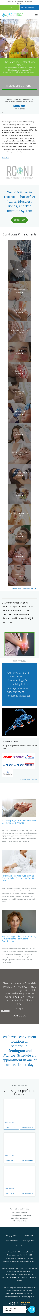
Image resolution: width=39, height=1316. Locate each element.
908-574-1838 (11, 1160)
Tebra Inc (19, 1236)
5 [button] (21, 1015)
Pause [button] (2, 112)
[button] (12, 53)
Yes (18, 4)
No (21, 4)
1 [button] (13, 1015)
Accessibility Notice (27, 1241)
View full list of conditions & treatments (25, 588)
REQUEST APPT (27, 1127)
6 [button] (23, 1015)
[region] (19, 994)
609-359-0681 (11, 1194)
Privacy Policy (28, 1236)
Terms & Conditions (11, 1241)
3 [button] (17, 1015)
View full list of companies (29, 780)
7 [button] (25, 1015)
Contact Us (19, 1246)
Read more (5, 157)
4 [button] (19, 1015)
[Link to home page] (17, 14)
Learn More (19, 220)
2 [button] (15, 1015)
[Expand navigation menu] (36, 14)
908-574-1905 (11, 1127)
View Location (9, 1122)
